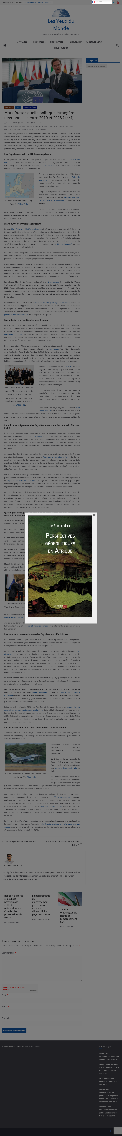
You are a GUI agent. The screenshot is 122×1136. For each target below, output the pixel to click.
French (98, 2)
